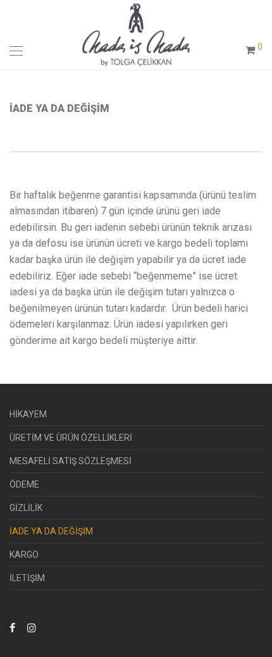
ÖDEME (24, 484)
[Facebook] (12, 627)
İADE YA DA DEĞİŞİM (51, 531)
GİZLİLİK (25, 508)
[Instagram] (31, 627)
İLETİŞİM (27, 578)
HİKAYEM (28, 414)
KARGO (24, 555)
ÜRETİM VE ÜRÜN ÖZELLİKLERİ (70, 438)
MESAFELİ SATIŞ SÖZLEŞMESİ (70, 461)
